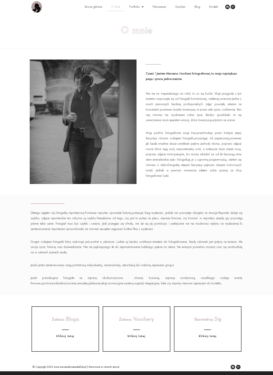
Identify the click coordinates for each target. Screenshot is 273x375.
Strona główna (93, 7)
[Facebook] (227, 7)
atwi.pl (116, 367)
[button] (65, 336)
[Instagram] (233, 7)
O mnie (115, 7)
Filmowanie (159, 7)
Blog (197, 7)
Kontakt (213, 7)
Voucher (180, 7)
